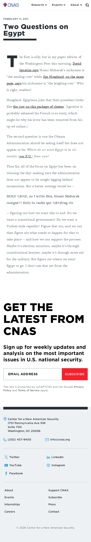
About (8, 490)
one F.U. (25, 156)
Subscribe (74, 374)
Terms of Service (29, 390)
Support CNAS (58, 490)
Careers (9, 511)
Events (9, 497)
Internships (12, 504)
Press (52, 504)
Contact (53, 511)
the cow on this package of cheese (38, 106)
